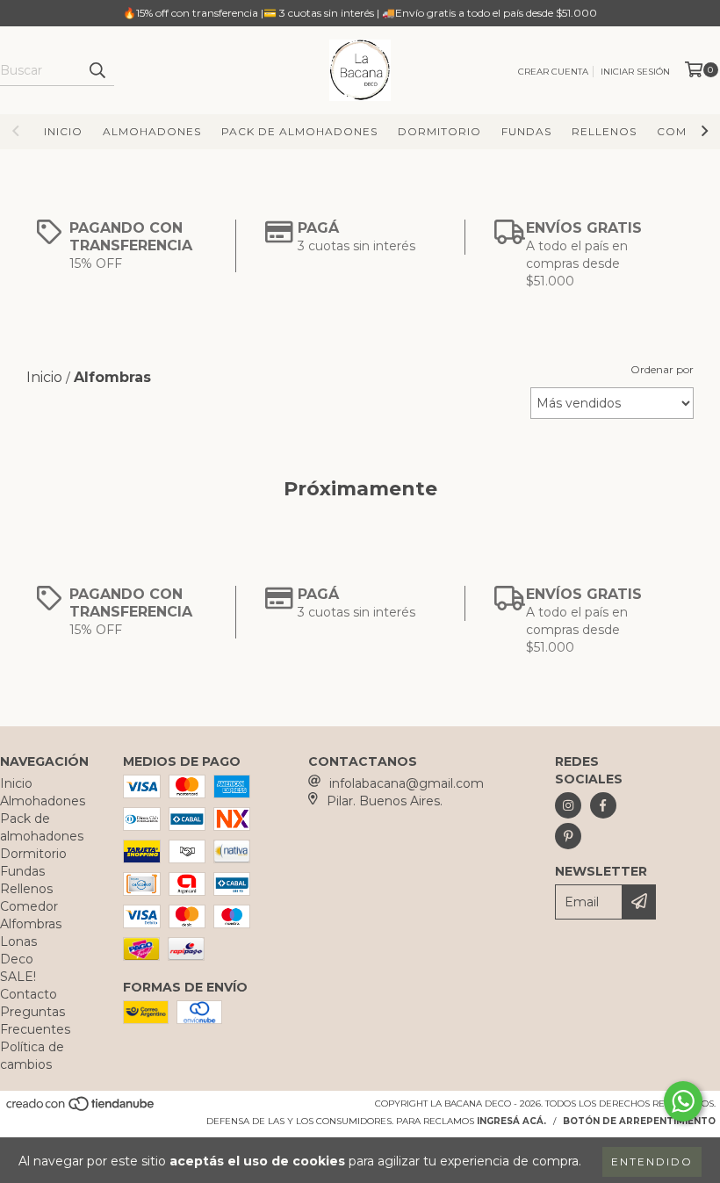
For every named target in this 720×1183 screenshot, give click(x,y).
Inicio (63, 131)
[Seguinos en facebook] (603, 805)
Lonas (18, 941)
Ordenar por (662, 369)
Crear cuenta (553, 71)
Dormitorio (439, 131)
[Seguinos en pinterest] (568, 836)
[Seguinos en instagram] (568, 805)
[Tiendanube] (81, 1108)
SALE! (18, 977)
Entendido (652, 1161)
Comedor (29, 906)
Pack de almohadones (299, 131)
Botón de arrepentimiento (639, 1121)
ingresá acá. (511, 1121)
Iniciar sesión (635, 71)
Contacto (28, 994)
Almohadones (152, 131)
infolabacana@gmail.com (406, 783)
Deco (16, 959)
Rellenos (604, 131)
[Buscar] (96, 70)
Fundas (526, 131)
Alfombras (30, 924)
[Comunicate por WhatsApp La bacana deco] (683, 1101)
